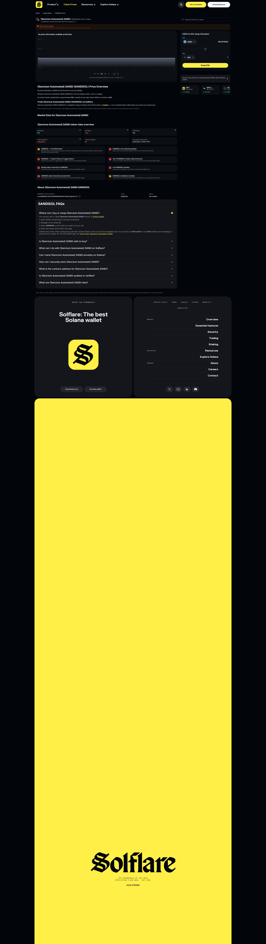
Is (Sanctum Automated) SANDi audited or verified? (67, 275)
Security (213, 332)
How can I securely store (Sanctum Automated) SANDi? (69, 261)
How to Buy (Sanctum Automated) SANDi (96, 234)
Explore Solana (209, 357)
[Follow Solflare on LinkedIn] (187, 389)
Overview (212, 319)
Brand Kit (207, 302)
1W (102, 74)
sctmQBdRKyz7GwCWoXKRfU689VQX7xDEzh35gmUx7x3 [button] (58, 21)
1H (94, 74)
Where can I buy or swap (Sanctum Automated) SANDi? (69, 213)
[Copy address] (79, 196)
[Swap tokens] (205, 49)
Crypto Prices (47, 13)
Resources (211, 351)
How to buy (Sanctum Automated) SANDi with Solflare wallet (203, 78)
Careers (213, 369)
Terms (174, 302)
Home (38, 13)
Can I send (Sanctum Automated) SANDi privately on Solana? (72, 255)
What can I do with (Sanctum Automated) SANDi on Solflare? (72, 248)
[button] (133, 27)
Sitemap (195, 302)
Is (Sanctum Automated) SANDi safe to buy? (63, 241)
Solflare (105, 105)
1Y (109, 74)
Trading (213, 338)
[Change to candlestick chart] (118, 73)
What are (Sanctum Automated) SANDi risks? (63, 282)
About (214, 363)
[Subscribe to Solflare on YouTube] (178, 389)
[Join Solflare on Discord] (195, 389)
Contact (213, 375)
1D (98, 74)
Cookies (184, 302)
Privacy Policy (161, 302)
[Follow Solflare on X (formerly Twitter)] (169, 389)
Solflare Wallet (98, 217)
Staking (213, 344)
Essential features (206, 326)
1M (105, 74)
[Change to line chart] (114, 73)
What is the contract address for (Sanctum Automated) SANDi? (73, 268)
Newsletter (182, 308)
